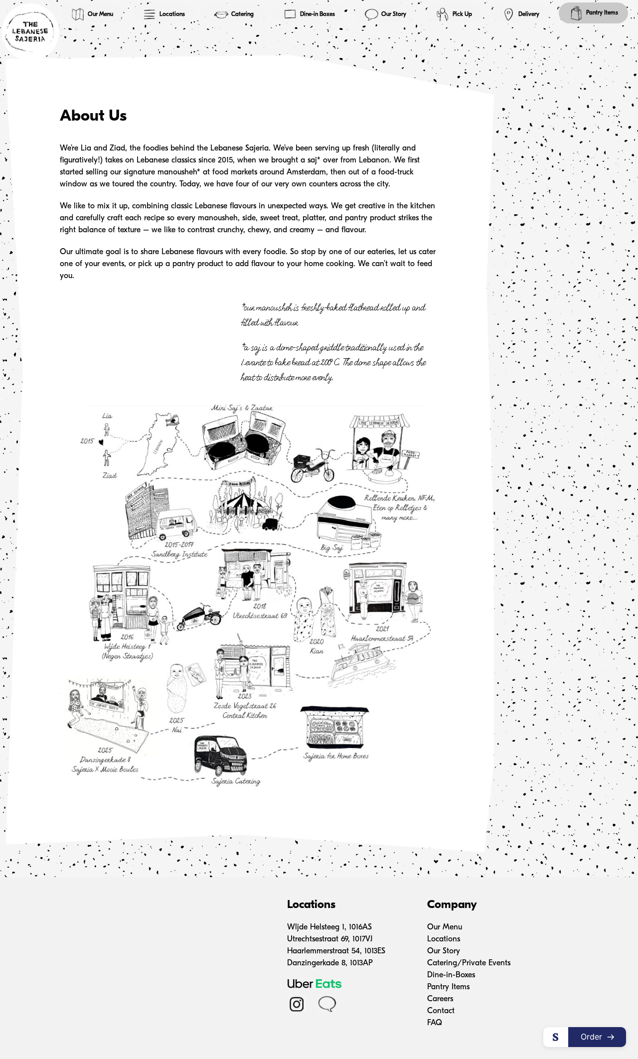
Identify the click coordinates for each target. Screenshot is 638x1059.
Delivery (528, 14)
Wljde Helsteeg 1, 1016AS (329, 927)
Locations (172, 14)
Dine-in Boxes (317, 14)
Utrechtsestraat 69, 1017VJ (329, 939)
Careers (440, 999)
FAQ (434, 1023)
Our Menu (100, 14)
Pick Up (462, 14)
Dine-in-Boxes (451, 975)
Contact (441, 1011)
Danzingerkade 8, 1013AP (330, 963)
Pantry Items (602, 13)
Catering (242, 14)
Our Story (393, 14)
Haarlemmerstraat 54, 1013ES (336, 951)
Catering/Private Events (468, 963)
